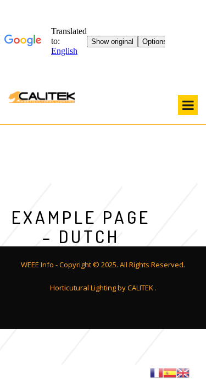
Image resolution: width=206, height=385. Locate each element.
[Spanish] (169, 372)
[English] (183, 372)
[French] (156, 372)
